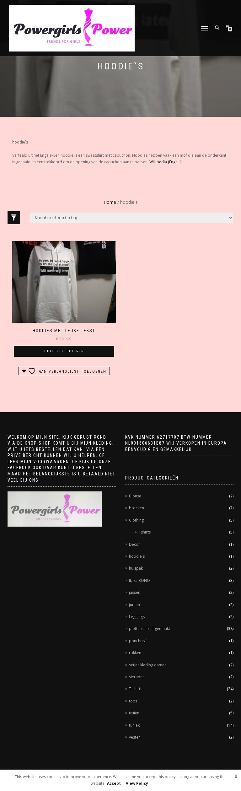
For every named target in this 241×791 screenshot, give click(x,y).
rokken (135, 652)
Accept (114, 783)
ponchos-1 (138, 640)
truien (134, 713)
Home (110, 202)
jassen (134, 592)
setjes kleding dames (147, 665)
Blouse (135, 496)
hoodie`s (137, 556)
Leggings (137, 616)
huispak (136, 568)
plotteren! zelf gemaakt (149, 628)
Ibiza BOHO (139, 580)
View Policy (137, 783)
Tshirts (145, 532)
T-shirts (135, 688)
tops (133, 701)
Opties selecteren (64, 351)
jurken (134, 604)
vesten (135, 737)
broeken (136, 508)
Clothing (136, 520)
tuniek (134, 725)
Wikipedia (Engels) (165, 162)
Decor (134, 544)
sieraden (137, 677)
